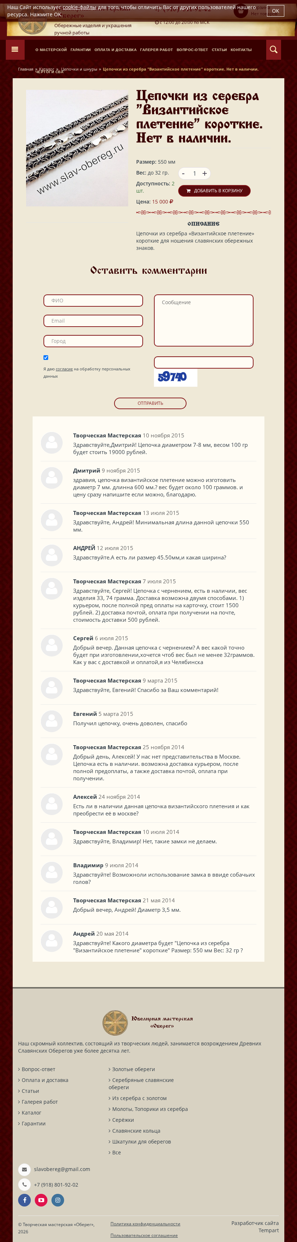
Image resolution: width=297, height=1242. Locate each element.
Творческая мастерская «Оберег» (58, 1224)
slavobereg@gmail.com (62, 1169)
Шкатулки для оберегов (141, 1141)
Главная (25, 69)
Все (116, 1152)
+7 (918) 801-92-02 (56, 1184)
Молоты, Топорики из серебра (150, 1108)
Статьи (30, 1090)
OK (275, 10)
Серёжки (123, 1119)
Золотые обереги (133, 1069)
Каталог (46, 69)
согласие (64, 369)
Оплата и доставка (45, 1080)
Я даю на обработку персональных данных (86, 372)
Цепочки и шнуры (78, 69)
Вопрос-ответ (38, 1069)
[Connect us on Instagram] (57, 1200)
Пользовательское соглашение (144, 1235)
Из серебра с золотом (139, 1098)
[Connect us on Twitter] (41, 1200)
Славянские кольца (136, 1130)
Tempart (269, 1230)
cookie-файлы (79, 7)
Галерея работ (40, 1101)
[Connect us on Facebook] (24, 1200)
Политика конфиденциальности (145, 1224)
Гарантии (34, 1123)
